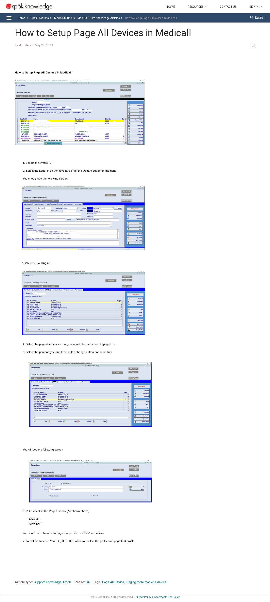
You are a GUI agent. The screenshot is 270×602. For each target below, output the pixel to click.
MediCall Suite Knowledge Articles (98, 18)
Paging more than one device (146, 582)
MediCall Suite (63, 18)
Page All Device (113, 582)
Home (171, 6)
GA (88, 582)
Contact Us (228, 6)
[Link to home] (26, 7)
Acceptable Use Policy (167, 596)
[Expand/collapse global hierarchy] (8, 18)
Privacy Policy (143, 596)
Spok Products (40, 18)
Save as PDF (253, 46)
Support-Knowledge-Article (53, 582)
